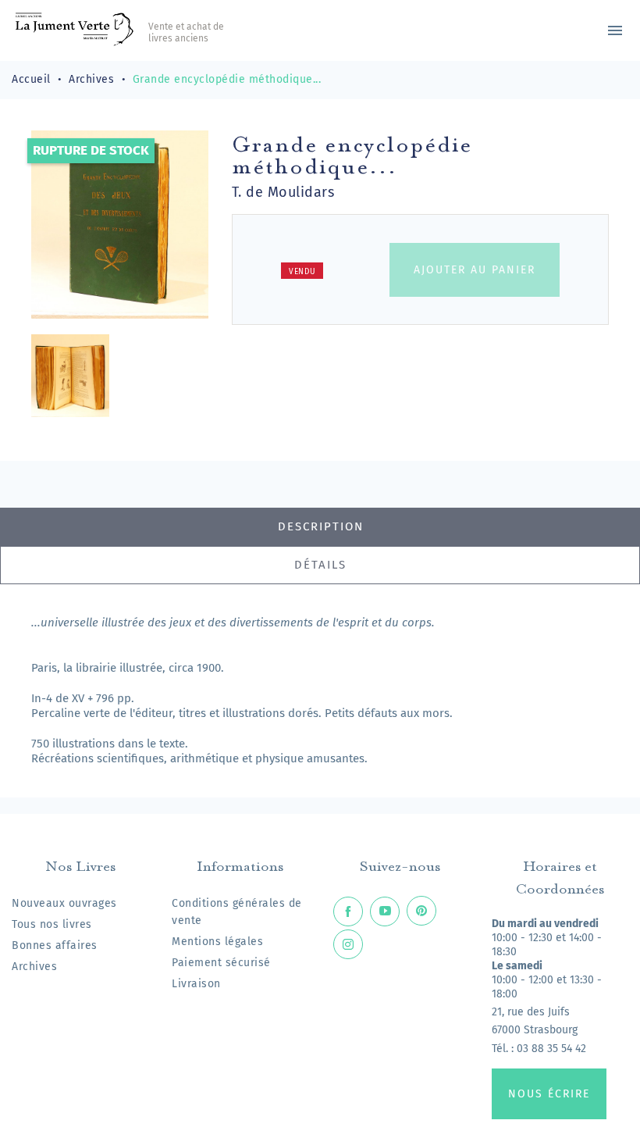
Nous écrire (549, 1094)
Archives (34, 966)
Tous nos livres (52, 924)
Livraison (196, 983)
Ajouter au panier (474, 269)
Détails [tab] (320, 565)
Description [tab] (321, 526)
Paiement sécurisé (221, 962)
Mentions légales (217, 941)
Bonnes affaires (55, 945)
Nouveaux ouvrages (64, 903)
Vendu (302, 271)
